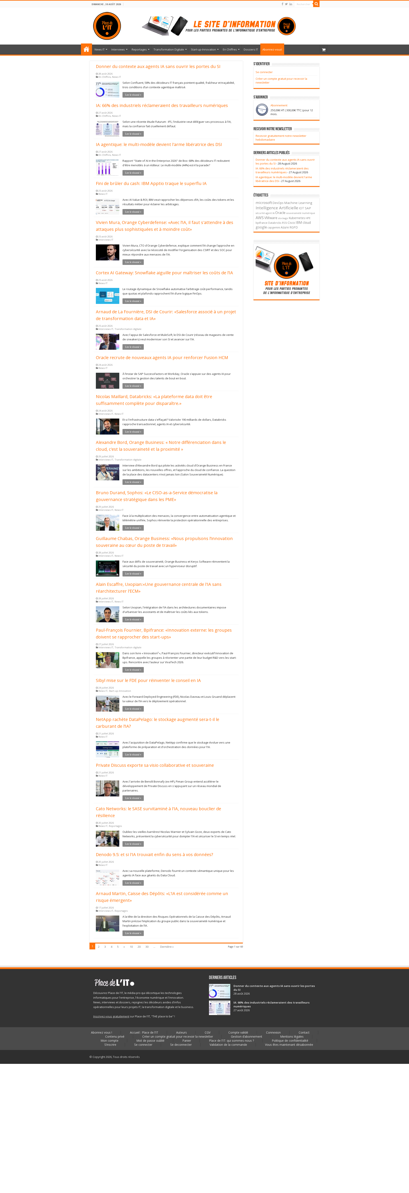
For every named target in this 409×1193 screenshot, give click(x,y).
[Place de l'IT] (107, 25)
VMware (270, 217)
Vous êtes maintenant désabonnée (289, 1045)
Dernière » (167, 947)
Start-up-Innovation (203, 49)
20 (139, 947)
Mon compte (109, 1040)
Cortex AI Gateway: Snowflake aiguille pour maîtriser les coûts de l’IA (164, 273)
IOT (301, 208)
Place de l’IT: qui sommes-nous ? (231, 1040)
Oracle (280, 212)
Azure (285, 227)
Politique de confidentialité (290, 1040)
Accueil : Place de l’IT (86, 49)
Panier (186, 1040)
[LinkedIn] (290, 4)
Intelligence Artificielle (277, 207)
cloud (307, 222)
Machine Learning (298, 203)
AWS (260, 217)
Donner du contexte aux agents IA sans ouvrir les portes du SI (158, 66)
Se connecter (264, 72)
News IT (100, 49)
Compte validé (238, 1032)
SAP (308, 208)
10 (131, 947)
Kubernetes (297, 218)
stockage (283, 218)
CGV (207, 1032)
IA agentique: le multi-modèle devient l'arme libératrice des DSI (159, 144)
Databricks (274, 222)
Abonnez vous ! (101, 1032)
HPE (308, 218)
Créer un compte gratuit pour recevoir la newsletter (177, 1036)
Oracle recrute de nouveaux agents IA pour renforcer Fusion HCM (162, 357)
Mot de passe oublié (150, 1040)
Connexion (273, 1032)
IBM (299, 222)
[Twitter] (286, 4)
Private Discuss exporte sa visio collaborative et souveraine (155, 765)
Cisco (291, 223)
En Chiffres (230, 49)
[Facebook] (282, 4)
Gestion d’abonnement (246, 1036)
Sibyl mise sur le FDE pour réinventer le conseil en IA (148, 680)
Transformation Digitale (169, 49)
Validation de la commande (228, 1045)
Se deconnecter (181, 1045)
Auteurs (181, 1032)
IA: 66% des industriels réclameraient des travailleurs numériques (162, 105)
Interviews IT (106, 239)
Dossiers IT (251, 49)
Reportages (139, 49)
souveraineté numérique (300, 213)
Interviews (118, 49)
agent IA (270, 213)
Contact (304, 1032)
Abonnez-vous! (272, 49)
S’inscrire (110, 1045)
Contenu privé (114, 1036)
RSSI (284, 222)
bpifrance (262, 223)
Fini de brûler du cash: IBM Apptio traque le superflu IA (151, 183)
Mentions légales (292, 1036)
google (261, 227)
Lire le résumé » (133, 94)
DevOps (278, 203)
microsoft (264, 202)
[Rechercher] (316, 4)
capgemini (274, 227)
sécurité (260, 213)
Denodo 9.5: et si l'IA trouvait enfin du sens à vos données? (154, 854)
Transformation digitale (128, 329)
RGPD (293, 227)
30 (146, 947)
